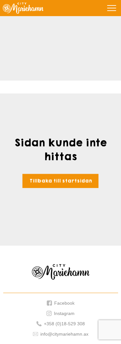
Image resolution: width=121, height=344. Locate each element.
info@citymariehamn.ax (64, 334)
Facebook (64, 303)
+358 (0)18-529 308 (64, 323)
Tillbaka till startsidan (60, 181)
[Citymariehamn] (23, 8)
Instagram (64, 313)
